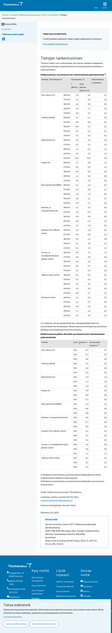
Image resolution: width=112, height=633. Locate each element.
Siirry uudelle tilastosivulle (55, 44)
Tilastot (13, 14)
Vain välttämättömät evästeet (44, 624)
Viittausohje (51, 519)
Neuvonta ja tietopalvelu (37, 579)
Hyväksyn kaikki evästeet (16, 624)
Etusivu (5, 14)
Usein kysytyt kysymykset (38, 592)
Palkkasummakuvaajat (29, 14)
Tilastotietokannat (65, 586)
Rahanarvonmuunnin (66, 596)
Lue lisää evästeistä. (12, 616)
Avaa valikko (11, 24)
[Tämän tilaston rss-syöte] (3, 39)
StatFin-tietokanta (65, 581)
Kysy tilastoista (39, 585)
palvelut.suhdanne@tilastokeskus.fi (56, 500)
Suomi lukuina (62, 591)
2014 (44, 14)
